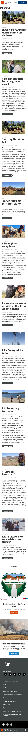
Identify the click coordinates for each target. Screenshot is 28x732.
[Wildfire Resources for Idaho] (14, 629)
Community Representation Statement (12, 694)
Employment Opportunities (9, 701)
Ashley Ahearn (5, 87)
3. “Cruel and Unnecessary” (8, 473)
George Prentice (5, 545)
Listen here (14, 612)
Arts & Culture (5, 76)
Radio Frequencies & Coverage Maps (12, 711)
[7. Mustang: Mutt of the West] (13, 127)
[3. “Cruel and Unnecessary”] (13, 459)
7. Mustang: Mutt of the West (13, 140)
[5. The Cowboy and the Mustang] (13, 338)
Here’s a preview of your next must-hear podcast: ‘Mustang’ (13, 539)
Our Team (5, 687)
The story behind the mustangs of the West (12, 202)
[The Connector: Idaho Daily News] (14, 587)
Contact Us (5, 698)
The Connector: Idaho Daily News (14, 605)
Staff (3, 38)
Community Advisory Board (10, 691)
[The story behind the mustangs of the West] (13, 188)
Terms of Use (6, 704)
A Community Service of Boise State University (12, 715)
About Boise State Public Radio (10, 681)
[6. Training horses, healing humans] (13, 231)
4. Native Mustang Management (10, 409)
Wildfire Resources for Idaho (14, 643)
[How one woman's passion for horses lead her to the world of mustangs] (13, 291)
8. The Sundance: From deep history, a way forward (12, 81)
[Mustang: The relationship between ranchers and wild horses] (13, 17)
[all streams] (26, 730)
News (3, 198)
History (5, 684)
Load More (14, 566)
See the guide (14, 653)
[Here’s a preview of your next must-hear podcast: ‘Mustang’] (13, 524)
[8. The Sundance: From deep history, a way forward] (13, 66)
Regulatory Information (9, 708)
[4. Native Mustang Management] (13, 396)
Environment (4, 27)
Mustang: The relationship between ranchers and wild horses (14, 32)
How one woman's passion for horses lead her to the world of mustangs (14, 305)
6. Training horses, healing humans (10, 245)
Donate (23, 2)
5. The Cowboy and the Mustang (12, 351)
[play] (2, 730)
